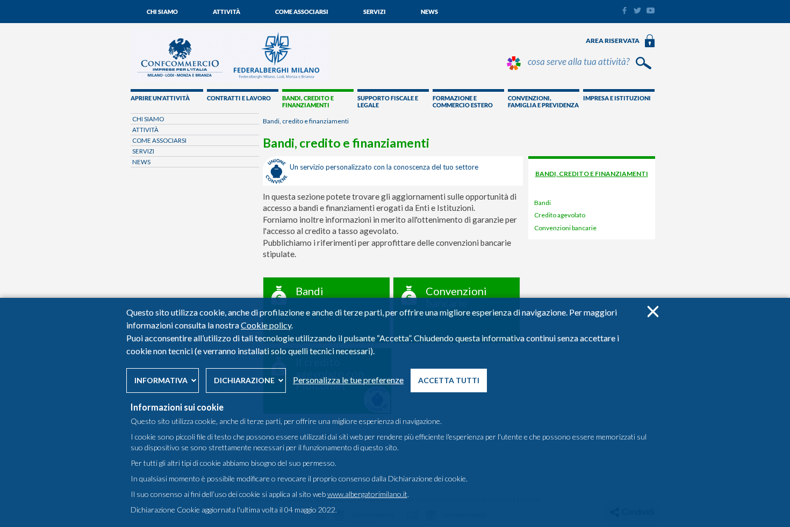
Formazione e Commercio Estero (463, 101)
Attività (226, 11)
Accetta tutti (448, 380)
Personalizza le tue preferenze (348, 380)
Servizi (374, 11)
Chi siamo (162, 11)
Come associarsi (301, 11)
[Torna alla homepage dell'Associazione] (230, 79)
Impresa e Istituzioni (617, 97)
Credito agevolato (559, 215)
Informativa (161, 380)
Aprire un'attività (160, 97)
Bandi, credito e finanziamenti (308, 101)
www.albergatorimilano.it (367, 494)
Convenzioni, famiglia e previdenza (543, 101)
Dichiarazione (244, 380)
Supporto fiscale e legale (387, 101)
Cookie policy (266, 325)
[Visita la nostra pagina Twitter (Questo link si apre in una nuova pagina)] (637, 10)
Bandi (542, 203)
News (429, 11)
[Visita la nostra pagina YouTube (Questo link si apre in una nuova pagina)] (651, 10)
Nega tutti (652, 311)
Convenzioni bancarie (565, 228)
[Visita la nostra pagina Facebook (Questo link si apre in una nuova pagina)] (624, 12)
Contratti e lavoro (239, 97)
